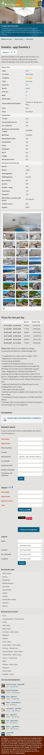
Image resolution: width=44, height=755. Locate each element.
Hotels (4, 593)
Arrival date (5, 461)
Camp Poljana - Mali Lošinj (12, 651)
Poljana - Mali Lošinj (10, 664)
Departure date (6, 465)
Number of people (8, 470)
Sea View (29, 39)
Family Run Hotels (9, 599)
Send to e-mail (6, 501)
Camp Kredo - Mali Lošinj (11, 655)
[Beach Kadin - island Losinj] (35, 261)
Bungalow (6, 580)
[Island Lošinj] (22, 222)
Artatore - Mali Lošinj (10, 632)
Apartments (7, 590)
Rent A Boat (6, 573)
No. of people (6, 554)
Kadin (28, 88)
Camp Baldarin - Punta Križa (13, 619)
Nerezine (5, 635)
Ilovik (4, 622)
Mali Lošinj (19, 39)
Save (30, 518)
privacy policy (20, 753)
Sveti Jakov (6, 642)
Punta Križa (6, 671)
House (4, 577)
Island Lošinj (10, 3)
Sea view (29, 81)
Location (4, 550)
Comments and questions (6, 474)
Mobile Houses (7, 583)
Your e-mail (5, 443)
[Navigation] (40, 3)
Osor (4, 616)
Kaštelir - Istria (8, 674)
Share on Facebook (28, 529)
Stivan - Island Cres (9, 658)
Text (3, 505)
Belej (4, 661)
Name (3, 541)
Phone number (6, 448)
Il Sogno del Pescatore (9, 26)
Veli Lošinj (6, 625)
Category (4, 559)
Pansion (5, 603)
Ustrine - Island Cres (10, 648)
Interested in (6, 456)
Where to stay (6, 39)
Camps (5, 596)
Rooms (5, 606)
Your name (5, 439)
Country (4, 452)
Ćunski (5, 638)
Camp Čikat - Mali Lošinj (11, 645)
